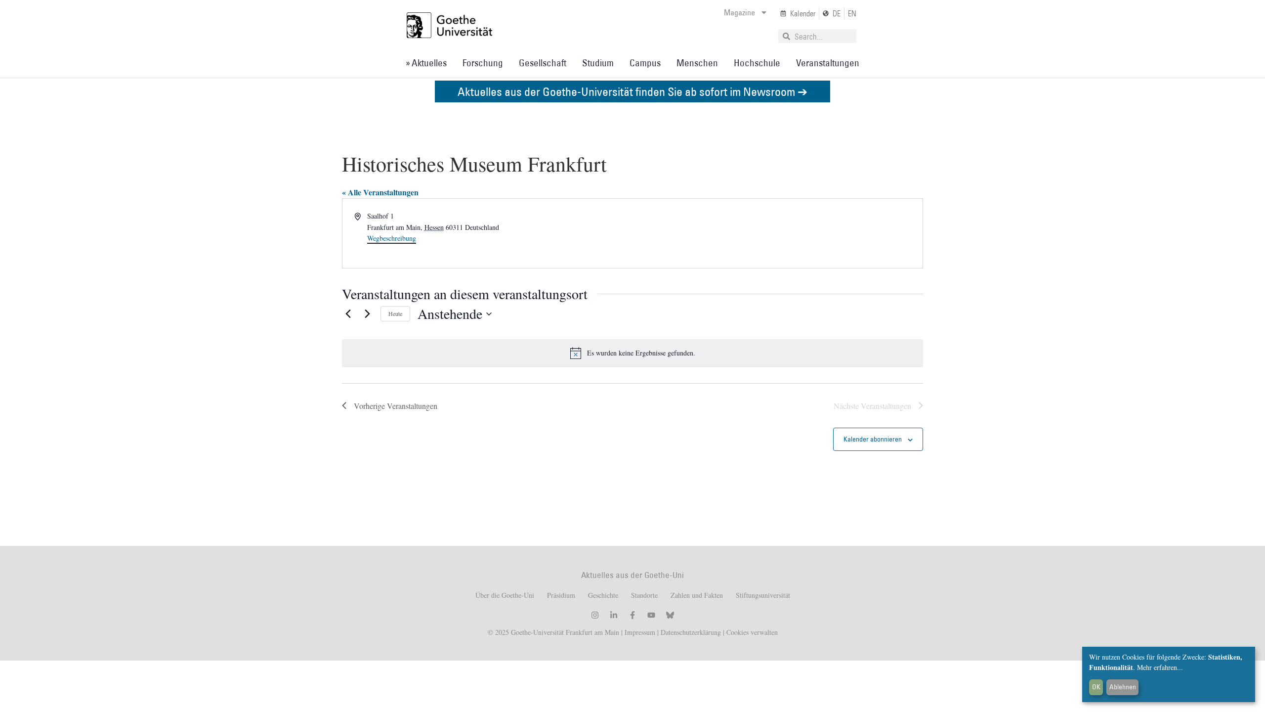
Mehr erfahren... (1160, 667)
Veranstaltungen (827, 63)
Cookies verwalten (752, 632)
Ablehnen (1122, 686)
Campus (645, 63)
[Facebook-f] (632, 615)
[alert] (632, 353)
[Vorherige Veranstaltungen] (348, 314)
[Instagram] (595, 615)
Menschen (697, 63)
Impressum (639, 632)
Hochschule (757, 63)
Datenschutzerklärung (691, 632)
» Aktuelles (426, 63)
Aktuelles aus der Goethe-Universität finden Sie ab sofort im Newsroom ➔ (632, 91)
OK (1096, 686)
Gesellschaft (542, 63)
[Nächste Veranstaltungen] (367, 314)
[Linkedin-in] (614, 615)
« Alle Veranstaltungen (380, 192)
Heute (395, 313)
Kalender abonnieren (872, 439)
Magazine (739, 12)
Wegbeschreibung (391, 238)
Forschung (483, 63)
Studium (598, 63)
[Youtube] (651, 615)
